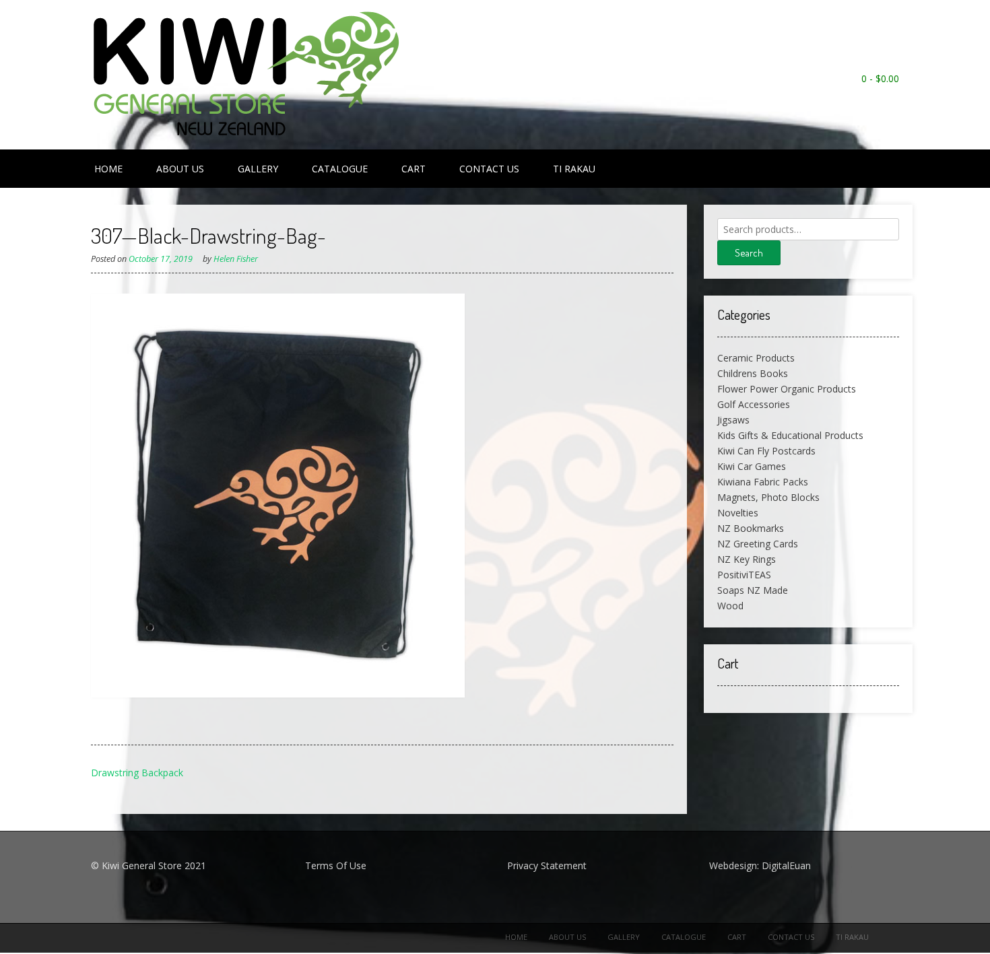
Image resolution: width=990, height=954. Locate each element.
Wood (730, 605)
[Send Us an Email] (892, 96)
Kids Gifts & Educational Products (790, 435)
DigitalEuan (786, 865)
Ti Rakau (574, 168)
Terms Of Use (335, 865)
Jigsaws (733, 419)
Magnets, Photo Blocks (768, 497)
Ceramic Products (756, 357)
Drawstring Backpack (137, 772)
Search (749, 252)
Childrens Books (752, 373)
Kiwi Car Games (751, 466)
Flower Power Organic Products (786, 388)
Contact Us (489, 168)
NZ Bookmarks (750, 528)
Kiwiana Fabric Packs (762, 481)
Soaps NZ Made (752, 590)
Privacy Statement (547, 865)
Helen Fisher (235, 259)
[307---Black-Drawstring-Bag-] (278, 693)
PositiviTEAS (744, 574)
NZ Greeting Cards (757, 543)
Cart (413, 168)
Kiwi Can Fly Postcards (766, 450)
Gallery (258, 168)
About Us (180, 168)
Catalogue (340, 168)
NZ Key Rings (746, 559)
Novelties (737, 512)
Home (108, 168)
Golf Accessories (753, 404)
